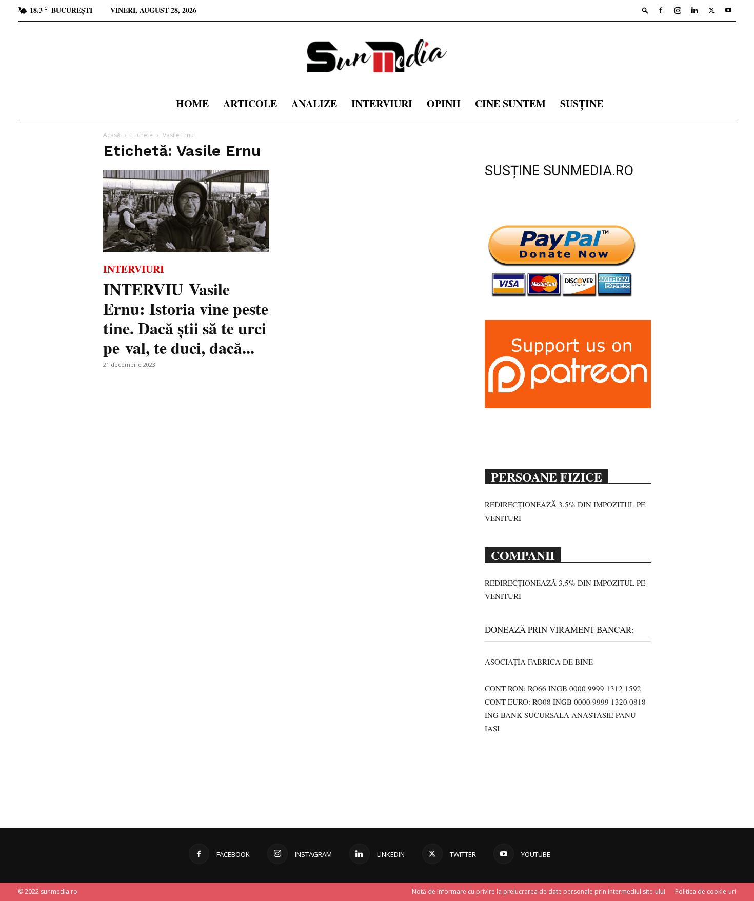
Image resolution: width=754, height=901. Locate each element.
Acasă (112, 135)
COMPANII (522, 554)
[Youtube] (728, 10)
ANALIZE (314, 103)
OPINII (444, 103)
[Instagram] (677, 10)
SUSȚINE (581, 103)
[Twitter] (711, 10)
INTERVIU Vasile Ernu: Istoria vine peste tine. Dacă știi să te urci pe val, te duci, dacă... (185, 318)
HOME (192, 103)
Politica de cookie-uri (705, 891)
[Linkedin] (694, 10)
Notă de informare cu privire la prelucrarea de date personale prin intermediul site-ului (538, 891)
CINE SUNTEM (510, 103)
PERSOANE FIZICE (546, 476)
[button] (645, 10)
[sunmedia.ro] (377, 55)
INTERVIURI (381, 103)
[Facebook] (660, 10)
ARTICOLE (250, 103)
